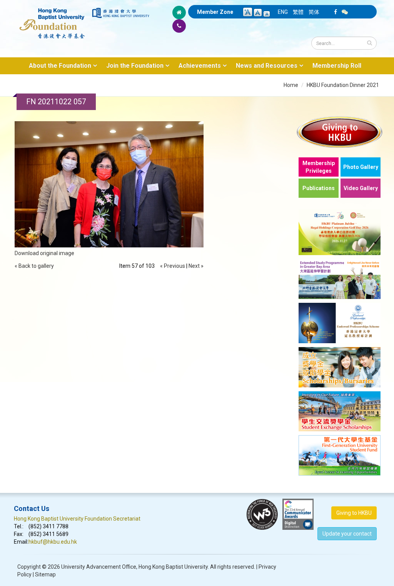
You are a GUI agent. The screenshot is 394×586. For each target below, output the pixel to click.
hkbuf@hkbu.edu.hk (52, 542)
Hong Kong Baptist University (173, 567)
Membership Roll (336, 65)
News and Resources (266, 65)
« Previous (172, 266)
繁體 (298, 12)
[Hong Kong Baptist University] (120, 13)
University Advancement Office (98, 567)
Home (291, 85)
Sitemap (45, 574)
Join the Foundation (135, 65)
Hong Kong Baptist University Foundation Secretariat (77, 519)
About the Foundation (60, 65)
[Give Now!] (339, 132)
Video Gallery (361, 188)
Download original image (44, 253)
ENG (283, 12)
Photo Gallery (360, 167)
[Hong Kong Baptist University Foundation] (52, 19)
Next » (196, 266)
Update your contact (347, 534)
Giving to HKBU (354, 513)
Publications (318, 188)
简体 (314, 12)
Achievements (200, 65)
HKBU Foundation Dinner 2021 (343, 85)
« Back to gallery (34, 266)
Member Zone (215, 12)
